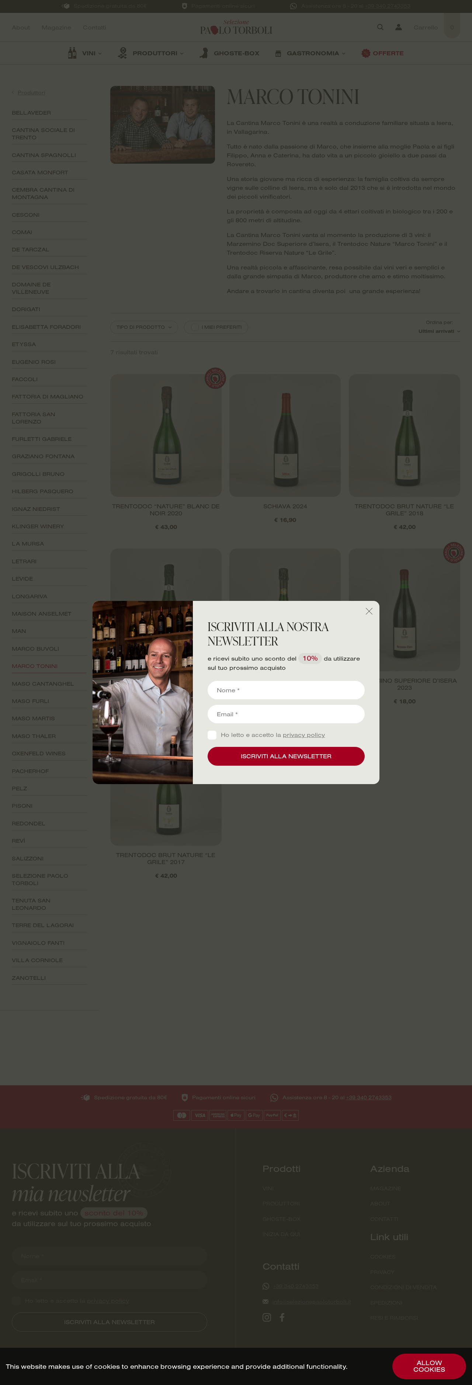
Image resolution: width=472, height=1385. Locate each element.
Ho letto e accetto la (273, 734)
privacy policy (304, 734)
